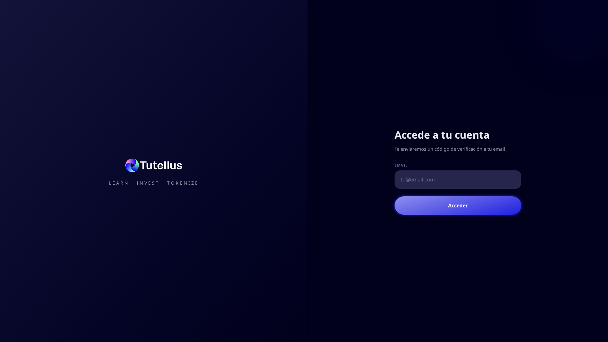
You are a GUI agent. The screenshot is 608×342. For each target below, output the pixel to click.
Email (401, 165)
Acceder (458, 205)
